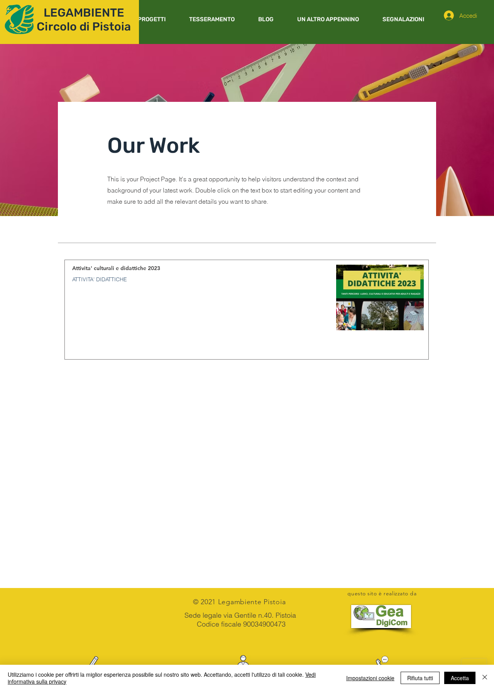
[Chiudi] (484, 678)
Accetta (460, 678)
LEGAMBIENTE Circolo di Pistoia (84, 20)
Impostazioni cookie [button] (370, 678)
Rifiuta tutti (420, 678)
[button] (151, 19)
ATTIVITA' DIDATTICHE (99, 279)
